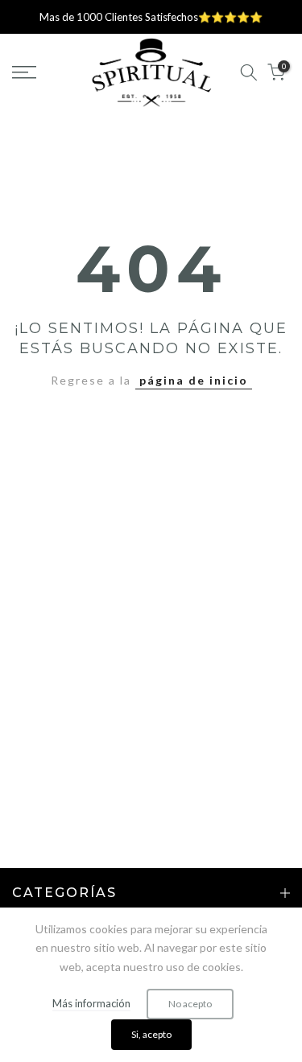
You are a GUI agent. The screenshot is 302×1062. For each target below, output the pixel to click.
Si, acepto (151, 1034)
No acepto (190, 1004)
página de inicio (193, 380)
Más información (91, 1003)
